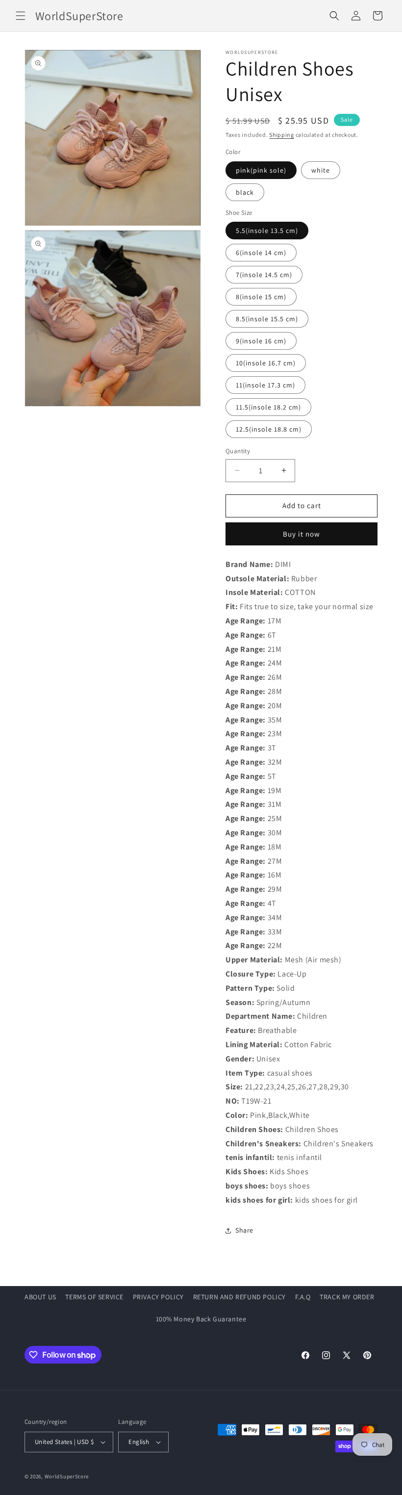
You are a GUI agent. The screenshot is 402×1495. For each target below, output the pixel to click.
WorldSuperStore (67, 1476)
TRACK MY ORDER (347, 1296)
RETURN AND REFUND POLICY (239, 1296)
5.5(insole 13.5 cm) (267, 230)
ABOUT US (40, 1296)
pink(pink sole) (261, 170)
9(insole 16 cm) (261, 340)
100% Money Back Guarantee (201, 1319)
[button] (20, 15)
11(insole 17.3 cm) (265, 385)
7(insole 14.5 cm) (264, 274)
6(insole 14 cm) (261, 252)
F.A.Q (303, 1296)
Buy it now (301, 534)
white (320, 170)
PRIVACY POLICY (158, 1296)
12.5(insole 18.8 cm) (269, 429)
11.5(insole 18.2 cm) (268, 407)
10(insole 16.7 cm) (266, 363)
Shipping (281, 134)
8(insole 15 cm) (261, 296)
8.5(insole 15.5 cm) (267, 318)
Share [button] (244, 1230)
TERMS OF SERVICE (94, 1296)
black (245, 192)
